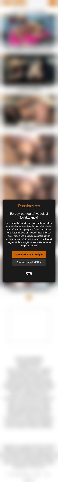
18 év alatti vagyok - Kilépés (29, 262)
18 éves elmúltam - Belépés (29, 254)
